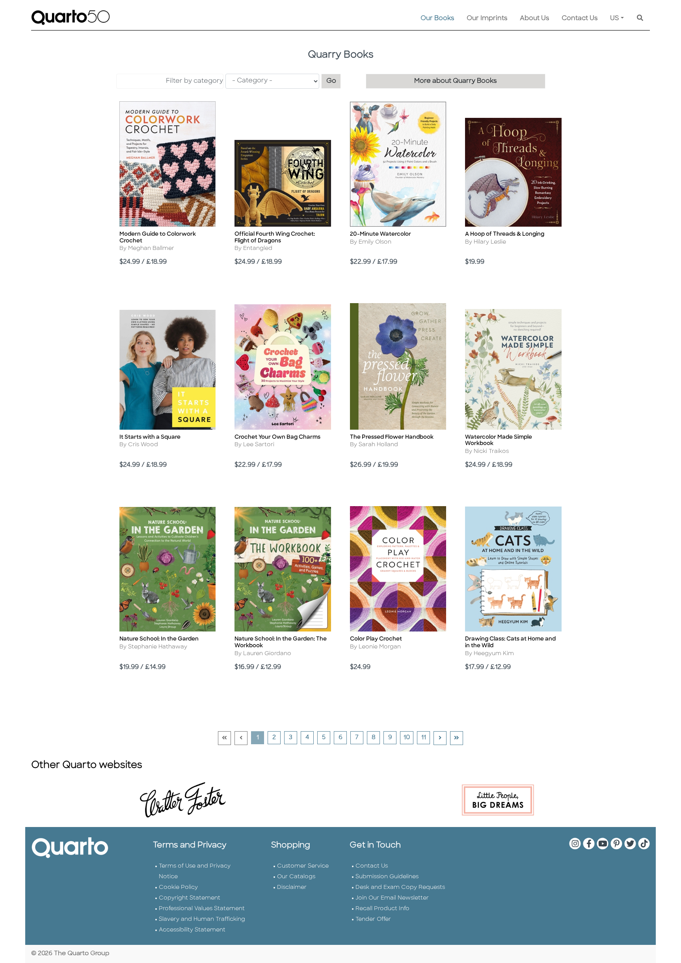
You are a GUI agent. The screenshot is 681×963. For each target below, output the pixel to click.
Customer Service (303, 866)
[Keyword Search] (640, 18)
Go (333, 81)
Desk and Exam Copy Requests (400, 887)
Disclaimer (292, 887)
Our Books (437, 18)
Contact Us (579, 18)
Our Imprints (487, 18)
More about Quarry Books (455, 81)
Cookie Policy (178, 887)
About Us (534, 18)
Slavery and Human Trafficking (202, 919)
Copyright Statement (189, 898)
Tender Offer (373, 919)
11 (425, 737)
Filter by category (194, 81)
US (614, 18)
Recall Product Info (382, 909)
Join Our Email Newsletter (392, 898)
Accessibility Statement (192, 930)
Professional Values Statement (202, 909)
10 (408, 737)
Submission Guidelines (387, 877)
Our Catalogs (296, 877)
